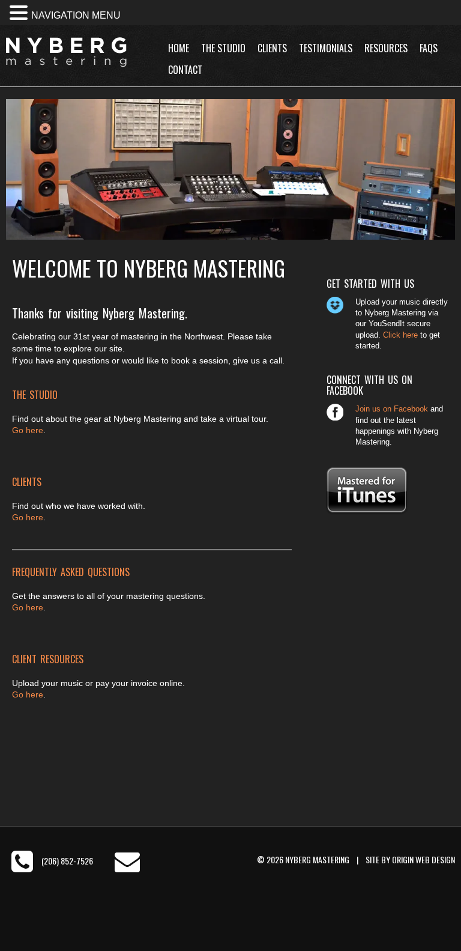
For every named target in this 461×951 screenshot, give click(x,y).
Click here (400, 334)
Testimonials (325, 48)
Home (178, 48)
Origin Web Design (423, 859)
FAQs (429, 48)
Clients (272, 48)
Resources (386, 48)
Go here (27, 430)
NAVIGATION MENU (76, 15)
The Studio (223, 48)
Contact (185, 69)
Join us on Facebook (391, 408)
